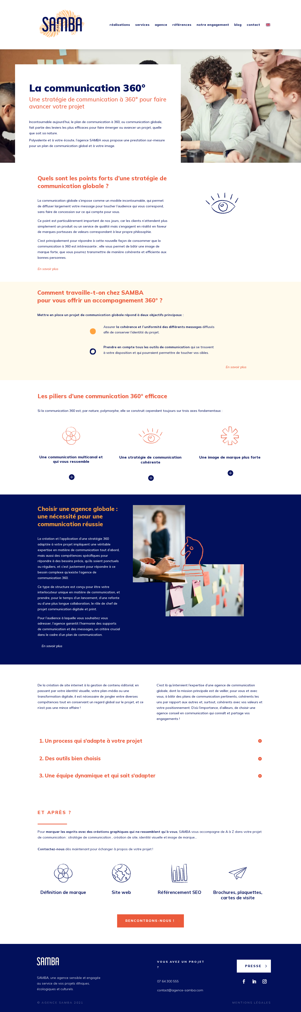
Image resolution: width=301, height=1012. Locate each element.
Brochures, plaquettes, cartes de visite (237, 894)
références (181, 25)
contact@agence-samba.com (180, 990)
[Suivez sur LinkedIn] (254, 981)
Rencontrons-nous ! (149, 921)
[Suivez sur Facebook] (244, 981)
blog (238, 25)
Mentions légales (251, 1002)
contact (253, 25)
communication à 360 (105, 99)
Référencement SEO (179, 892)
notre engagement (213, 25)
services (142, 25)
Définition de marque (63, 892)
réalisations (120, 25)
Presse (253, 966)
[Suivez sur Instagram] (264, 981)
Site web (121, 892)
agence (161, 25)
